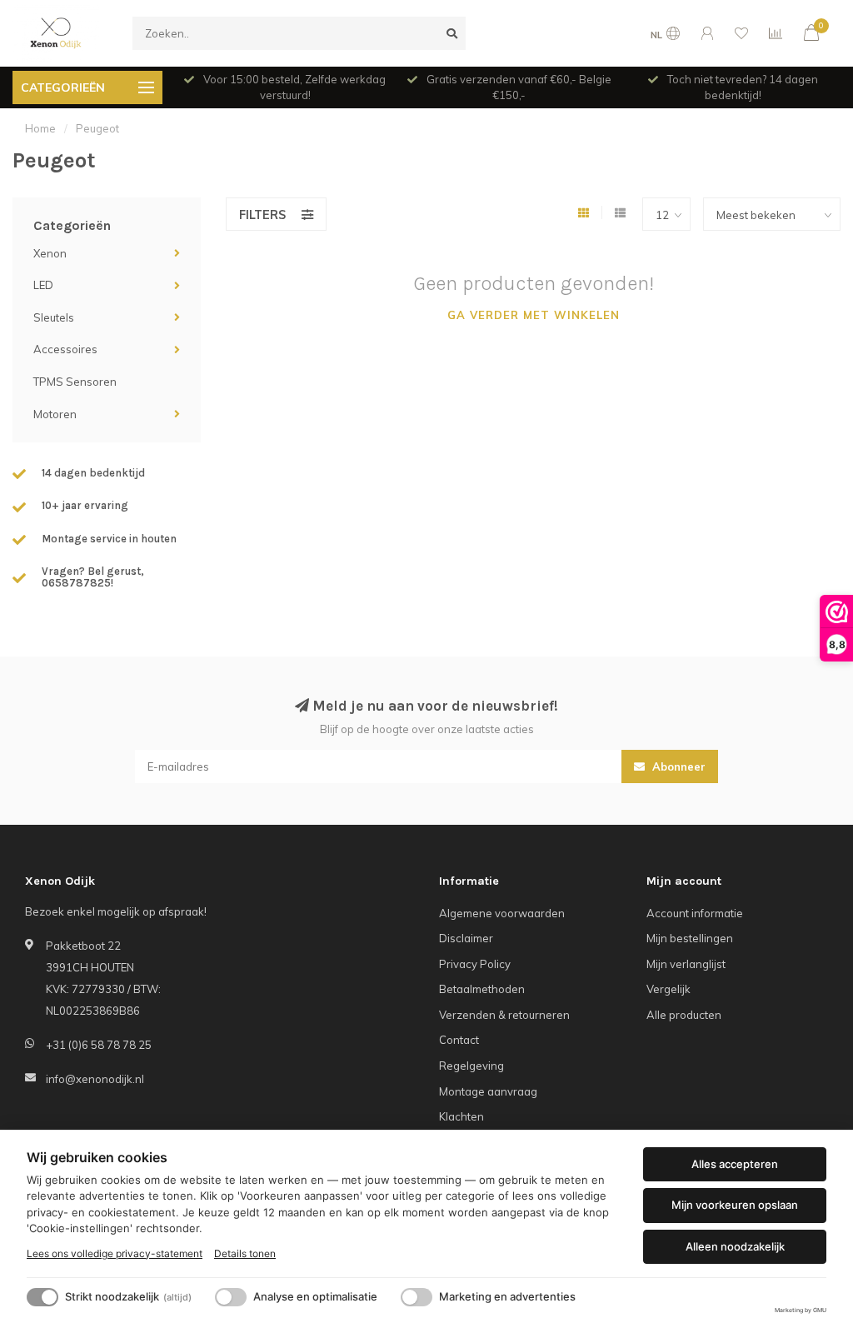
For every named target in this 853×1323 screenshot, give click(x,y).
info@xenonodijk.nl (95, 1079)
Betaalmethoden (482, 989)
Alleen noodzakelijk (735, 1246)
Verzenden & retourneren (504, 1014)
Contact (459, 1039)
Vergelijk (668, 989)
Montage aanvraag (488, 1091)
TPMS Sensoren (75, 381)
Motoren (55, 414)
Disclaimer (466, 938)
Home (40, 128)
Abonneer (677, 766)
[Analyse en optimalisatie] (231, 1297)
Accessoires (65, 349)
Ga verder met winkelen (533, 315)
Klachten (461, 1116)
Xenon (50, 253)
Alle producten (683, 1014)
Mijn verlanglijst (686, 964)
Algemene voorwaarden (502, 913)
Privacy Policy (475, 964)
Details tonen (245, 1253)
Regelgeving (471, 1065)
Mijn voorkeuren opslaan (734, 1204)
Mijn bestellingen (689, 938)
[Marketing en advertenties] (416, 1297)
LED (43, 285)
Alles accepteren (734, 1164)
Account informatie (694, 913)
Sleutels (53, 317)
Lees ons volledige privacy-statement (114, 1253)
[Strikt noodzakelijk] (42, 1297)
